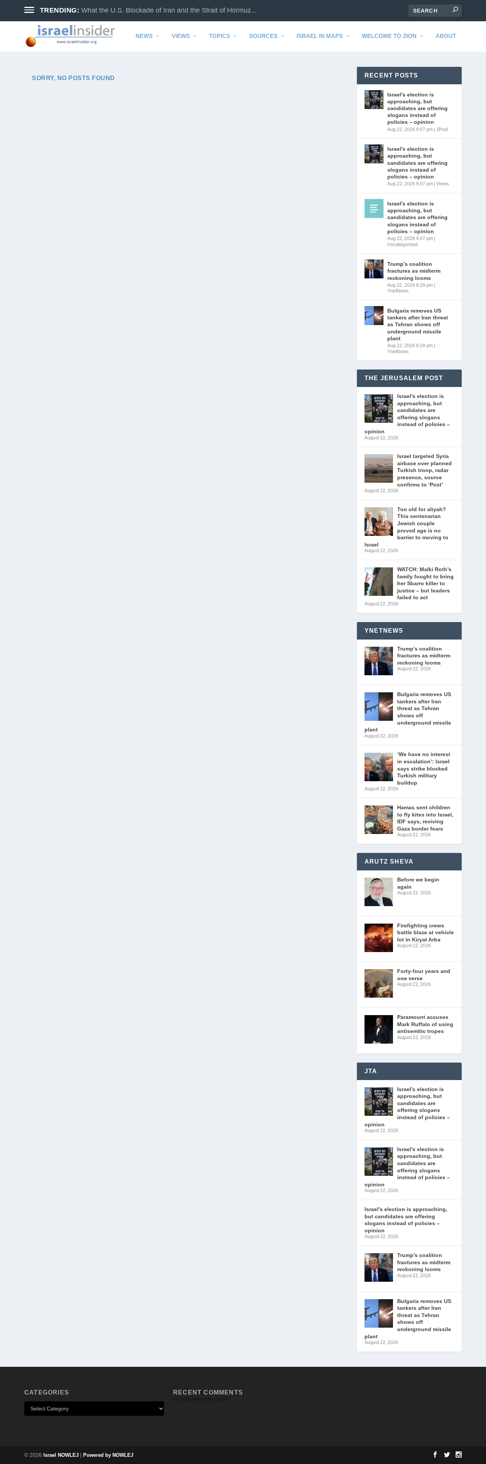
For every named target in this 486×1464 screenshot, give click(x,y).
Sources (263, 36)
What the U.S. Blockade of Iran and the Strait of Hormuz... (169, 10)
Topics (219, 36)
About (446, 36)
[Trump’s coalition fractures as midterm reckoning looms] (373, 268)
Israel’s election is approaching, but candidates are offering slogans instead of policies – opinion (417, 108)
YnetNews (398, 291)
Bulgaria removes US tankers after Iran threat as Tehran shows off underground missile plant (417, 324)
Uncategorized (402, 244)
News (144, 36)
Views (181, 36)
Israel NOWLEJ (61, 1455)
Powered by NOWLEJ (108, 1455)
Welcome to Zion (389, 36)
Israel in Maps (320, 36)
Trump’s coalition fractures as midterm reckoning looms (413, 271)
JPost (442, 129)
